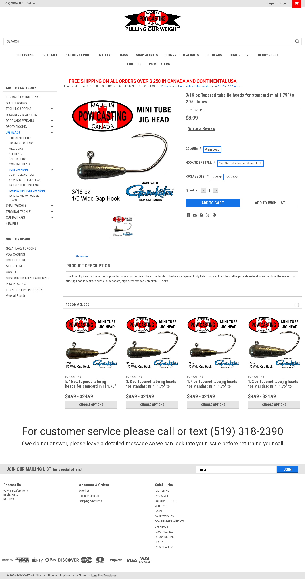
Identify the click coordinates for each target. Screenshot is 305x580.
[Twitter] (208, 215)
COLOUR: (193, 149)
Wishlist (84, 490)
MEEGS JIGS (16, 148)
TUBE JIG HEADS (18, 169)
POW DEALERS (159, 64)
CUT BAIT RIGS (15, 217)
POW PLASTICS (16, 284)
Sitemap (41, 575)
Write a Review (201, 128)
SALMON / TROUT (78, 55)
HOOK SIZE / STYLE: (200, 162)
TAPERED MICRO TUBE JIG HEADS (24, 198)
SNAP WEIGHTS (147, 55)
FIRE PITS (134, 64)
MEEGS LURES (15, 266)
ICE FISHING (25, 55)
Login (271, 3)
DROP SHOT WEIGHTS (20, 121)
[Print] (201, 215)
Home (66, 86)
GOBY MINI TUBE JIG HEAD (24, 180)
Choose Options (91, 405)
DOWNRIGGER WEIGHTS (182, 55)
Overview (82, 256)
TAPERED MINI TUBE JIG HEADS (27, 190)
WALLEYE (105, 55)
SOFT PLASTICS (16, 103)
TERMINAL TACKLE (18, 212)
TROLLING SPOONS (18, 109)
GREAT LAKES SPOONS (21, 248)
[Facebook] (188, 215)
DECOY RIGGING (269, 55)
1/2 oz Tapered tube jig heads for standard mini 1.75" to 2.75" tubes (273, 386)
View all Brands (16, 296)
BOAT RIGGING (240, 55)
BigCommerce (69, 575)
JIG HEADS (214, 55)
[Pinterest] (214, 215)
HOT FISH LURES (16, 260)
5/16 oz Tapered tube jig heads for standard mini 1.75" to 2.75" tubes (90, 386)
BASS (124, 55)
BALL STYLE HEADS (20, 138)
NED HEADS (15, 153)
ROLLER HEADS (17, 159)
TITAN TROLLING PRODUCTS (24, 290)
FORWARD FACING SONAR (23, 97)
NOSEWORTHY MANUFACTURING (27, 278)
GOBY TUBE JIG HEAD (21, 174)
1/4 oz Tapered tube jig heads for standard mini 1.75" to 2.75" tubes (212, 386)
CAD (29, 3)
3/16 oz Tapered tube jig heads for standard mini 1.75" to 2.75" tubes (200, 86)
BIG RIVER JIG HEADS (21, 143)
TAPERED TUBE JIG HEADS (24, 185)
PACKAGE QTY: (197, 176)
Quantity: (192, 190)
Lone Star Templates (104, 575)
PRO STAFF (50, 55)
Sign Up (285, 3)
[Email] (195, 215)
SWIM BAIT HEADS (19, 164)
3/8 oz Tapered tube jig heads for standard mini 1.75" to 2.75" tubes (151, 386)
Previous (295, 305)
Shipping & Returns (90, 501)
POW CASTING (15, 254)
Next (299, 305)
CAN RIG (11, 272)
